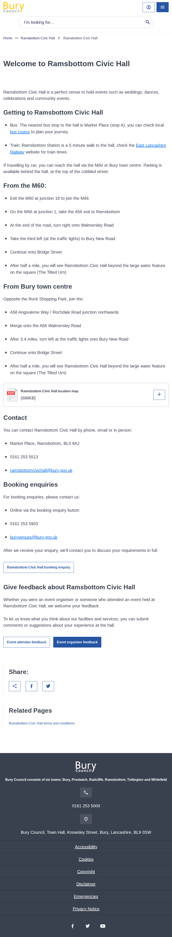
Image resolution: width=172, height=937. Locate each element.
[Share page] (14, 686)
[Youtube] (102, 926)
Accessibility (86, 846)
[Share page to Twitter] (48, 686)
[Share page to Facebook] (31, 686)
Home (7, 38)
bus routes (20, 132)
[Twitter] (87, 926)
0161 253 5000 (86, 806)
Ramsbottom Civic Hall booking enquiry (38, 567)
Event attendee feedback (26, 642)
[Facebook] (72, 926)
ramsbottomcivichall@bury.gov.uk (41, 470)
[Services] (162, 7)
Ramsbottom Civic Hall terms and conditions (42, 723)
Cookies (86, 859)
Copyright (86, 871)
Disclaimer (86, 884)
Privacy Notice (86, 909)
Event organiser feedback (77, 642)
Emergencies (86, 896)
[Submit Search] (148, 22)
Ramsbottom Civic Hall (38, 38)
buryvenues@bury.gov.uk (33, 537)
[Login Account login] (149, 7)
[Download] (159, 394)
